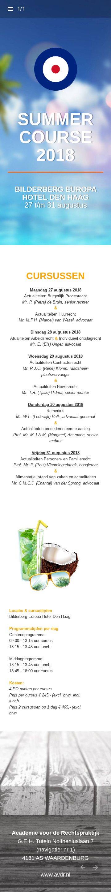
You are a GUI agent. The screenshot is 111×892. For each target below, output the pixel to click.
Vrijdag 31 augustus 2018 (56, 452)
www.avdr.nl (55, 875)
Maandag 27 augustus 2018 (55, 290)
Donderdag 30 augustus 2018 (55, 404)
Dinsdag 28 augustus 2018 (55, 332)
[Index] (10, 9)
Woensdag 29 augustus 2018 (55, 356)
